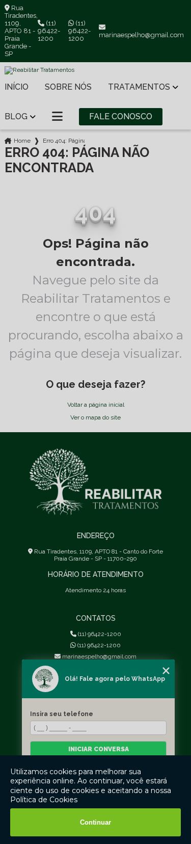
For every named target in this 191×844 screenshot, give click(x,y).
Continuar (95, 822)
